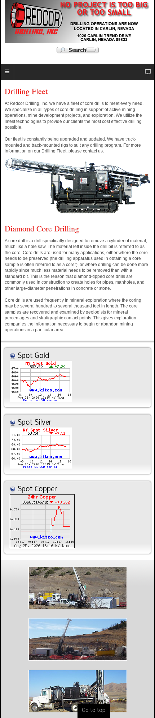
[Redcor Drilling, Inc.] (77, 21)
